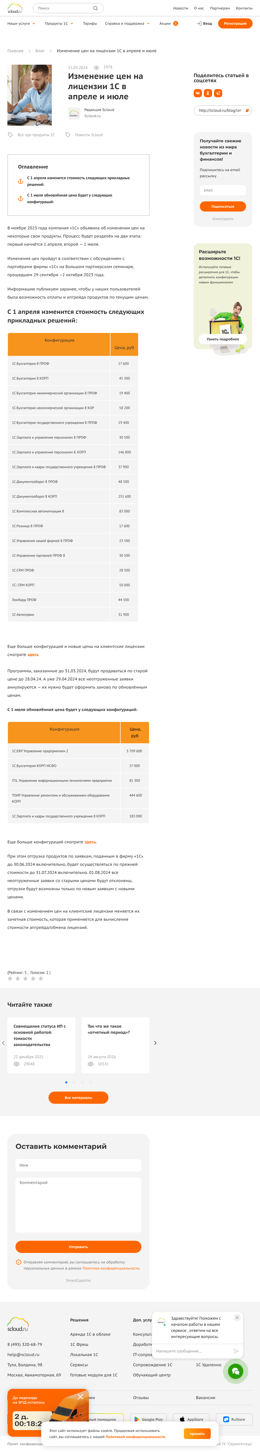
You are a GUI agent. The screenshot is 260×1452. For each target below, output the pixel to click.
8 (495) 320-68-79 (24, 1344)
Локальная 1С (84, 1354)
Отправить (78, 1247)
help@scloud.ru (23, 1354)
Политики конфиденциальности (111, 1268)
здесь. (91, 842)
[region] (195, 1351)
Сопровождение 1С (152, 1364)
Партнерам (220, 8)
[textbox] (193, 1351)
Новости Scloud (89, 134)
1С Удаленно (208, 1364)
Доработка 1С (147, 1344)
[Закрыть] (81, 1397)
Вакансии (205, 1397)
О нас (199, 8)
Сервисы (79, 1364)
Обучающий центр (152, 1375)
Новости (180, 8)
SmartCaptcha (78, 1280)
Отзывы (141, 1397)
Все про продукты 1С (36, 134)
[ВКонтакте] (198, 93)
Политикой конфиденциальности (135, 1436)
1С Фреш (79, 1344)
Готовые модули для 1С (94, 1375)
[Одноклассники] (208, 93)
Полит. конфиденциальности (33, 1444)
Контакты (244, 8)
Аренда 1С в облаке (90, 1334)
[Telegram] (218, 93)
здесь (33, 654)
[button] (66, 1082)
